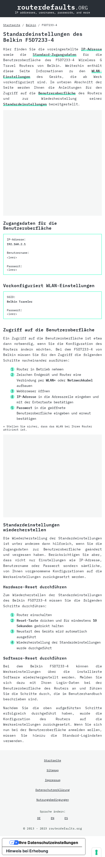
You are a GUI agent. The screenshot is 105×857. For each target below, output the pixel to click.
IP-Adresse (91, 49)
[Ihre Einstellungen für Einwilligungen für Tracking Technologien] (96, 852)
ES (66, 818)
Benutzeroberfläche (57, 93)
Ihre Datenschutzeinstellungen (48, 842)
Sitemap (53, 770)
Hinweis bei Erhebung (27, 850)
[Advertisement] (52, 163)
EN (52, 818)
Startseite (11, 25)
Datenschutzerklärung (52, 790)
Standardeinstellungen (25, 104)
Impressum (52, 780)
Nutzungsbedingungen (52, 799)
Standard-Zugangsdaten (54, 54)
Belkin (31, 25)
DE (39, 818)
